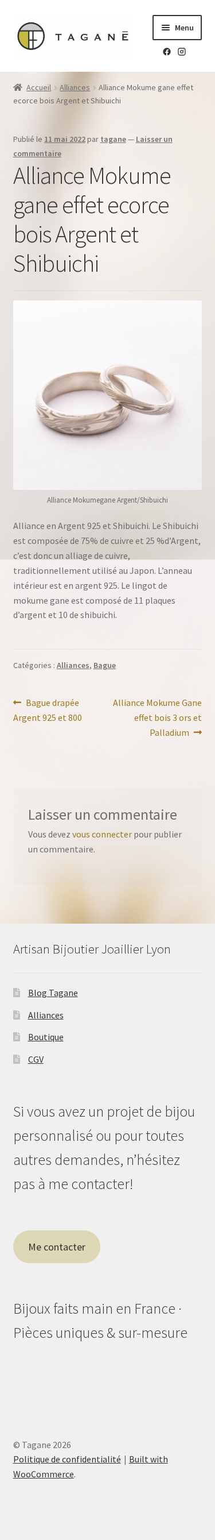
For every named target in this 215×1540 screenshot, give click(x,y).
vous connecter (102, 834)
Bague (104, 665)
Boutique (46, 1037)
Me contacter (56, 1246)
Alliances (75, 87)
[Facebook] (166, 53)
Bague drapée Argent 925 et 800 (47, 709)
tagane (113, 139)
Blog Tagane (53, 992)
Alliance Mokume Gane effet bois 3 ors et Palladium (157, 717)
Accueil (38, 87)
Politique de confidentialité (67, 1459)
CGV (36, 1059)
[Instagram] (181, 53)
